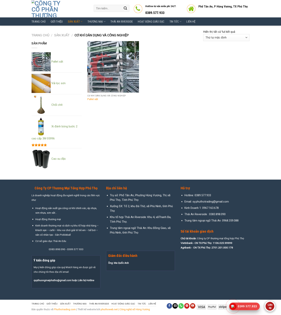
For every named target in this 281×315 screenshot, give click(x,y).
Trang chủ (39, 21)
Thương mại (95, 21)
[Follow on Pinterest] (187, 306)
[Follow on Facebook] (169, 306)
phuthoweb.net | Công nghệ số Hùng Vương (125, 309)
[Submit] (125, 8)
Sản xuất (74, 21)
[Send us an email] (175, 306)
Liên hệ (190, 21)
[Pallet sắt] (113, 67)
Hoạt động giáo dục (151, 21)
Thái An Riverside (121, 21)
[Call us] (181, 306)
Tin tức (174, 21)
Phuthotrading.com (65, 309)
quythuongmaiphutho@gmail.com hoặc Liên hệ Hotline (64, 280)
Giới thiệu (57, 21)
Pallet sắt (92, 99)
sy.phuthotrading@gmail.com (210, 201)
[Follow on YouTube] (192, 306)
